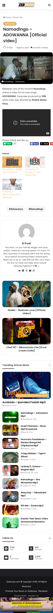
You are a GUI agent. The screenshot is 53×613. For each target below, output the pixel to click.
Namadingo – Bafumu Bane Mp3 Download (11, 194)
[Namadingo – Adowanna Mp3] (10, 416)
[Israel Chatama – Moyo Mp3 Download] (10, 430)
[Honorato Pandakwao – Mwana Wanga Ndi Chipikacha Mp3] (10, 443)
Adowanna (16, 209)
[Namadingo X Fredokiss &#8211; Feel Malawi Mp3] (35, 162)
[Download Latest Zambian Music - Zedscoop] (26, 5)
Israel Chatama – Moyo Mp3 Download (33, 428)
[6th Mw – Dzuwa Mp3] (10, 509)
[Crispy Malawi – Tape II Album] (10, 457)
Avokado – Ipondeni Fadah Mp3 (24, 402)
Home (8, 17)
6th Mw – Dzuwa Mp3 (32, 505)
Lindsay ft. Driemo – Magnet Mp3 (31, 468)
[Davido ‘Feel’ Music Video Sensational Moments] (10, 522)
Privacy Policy (20, 596)
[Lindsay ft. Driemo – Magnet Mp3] (10, 470)
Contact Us (33, 596)
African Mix (18, 17)
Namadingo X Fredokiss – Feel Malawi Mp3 (32, 172)
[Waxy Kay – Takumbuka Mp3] (10, 496)
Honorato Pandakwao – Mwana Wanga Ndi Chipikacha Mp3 (34, 442)
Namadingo (36, 209)
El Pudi (10, 47)
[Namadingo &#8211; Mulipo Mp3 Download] (12, 162)
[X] (26, 270)
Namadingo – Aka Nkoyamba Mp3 (30, 481)
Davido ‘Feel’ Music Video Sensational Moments (34, 520)
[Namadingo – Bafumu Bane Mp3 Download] (12, 184)
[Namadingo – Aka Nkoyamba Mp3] (10, 483)
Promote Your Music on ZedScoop (21, 591)
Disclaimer (43, 591)
